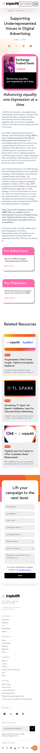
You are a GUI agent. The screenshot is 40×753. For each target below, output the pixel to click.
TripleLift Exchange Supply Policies (13, 696)
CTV (3, 625)
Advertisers (5, 619)
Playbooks (5, 649)
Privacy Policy (6, 684)
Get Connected (25, 4)
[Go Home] (10, 4)
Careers (4, 666)
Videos (4, 652)
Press (3, 672)
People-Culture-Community (11, 669)
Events (4, 675)
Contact (4, 664)
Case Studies (6, 643)
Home (10, 11)
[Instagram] (23, 714)
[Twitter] (10, 714)
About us (5, 661)
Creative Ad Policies (8, 690)
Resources (20, 11)
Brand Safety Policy (8, 693)
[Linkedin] (4, 714)
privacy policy (25, 570)
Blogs (4, 640)
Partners (4, 631)
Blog (29, 11)
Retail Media (6, 628)
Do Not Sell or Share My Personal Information (17, 699)
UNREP (30, 179)
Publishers (5, 622)
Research (5, 646)
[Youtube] (17, 714)
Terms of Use (6, 687)
